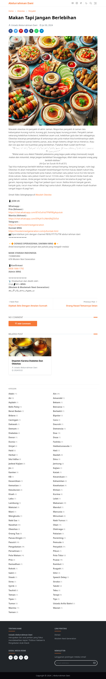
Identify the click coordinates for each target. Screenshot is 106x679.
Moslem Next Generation (65, 638)
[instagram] (77, 3)
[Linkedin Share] (26, 31)
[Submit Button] (94, 663)
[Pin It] (21, 31)
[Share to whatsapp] (36, 31)
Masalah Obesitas (43, 194)
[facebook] (81, 3)
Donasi (57, 635)
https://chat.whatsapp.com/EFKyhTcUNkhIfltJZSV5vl (34, 218)
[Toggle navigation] (95, 3)
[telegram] (11, 657)
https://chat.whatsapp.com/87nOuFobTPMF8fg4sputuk (36, 212)
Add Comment (24, 323)
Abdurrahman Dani (21, 3)
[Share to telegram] (42, 31)
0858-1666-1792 (16, 268)
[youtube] (73, 3)
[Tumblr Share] (31, 31)
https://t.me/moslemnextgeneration (26, 224)
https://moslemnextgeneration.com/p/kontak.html (33, 231)
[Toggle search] (90, 3)
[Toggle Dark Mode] (86, 3)
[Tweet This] (16, 31)
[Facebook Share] (11, 31)
